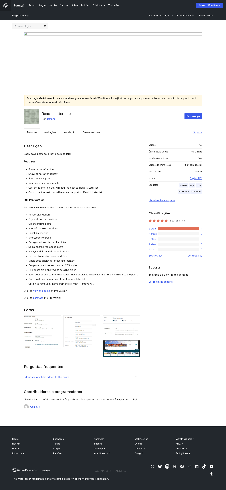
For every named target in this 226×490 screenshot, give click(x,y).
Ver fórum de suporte (161, 281)
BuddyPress (183, 453)
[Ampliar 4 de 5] (135, 330)
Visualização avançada (162, 200)
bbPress (181, 448)
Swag (139, 453)
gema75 (51, 118)
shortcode (196, 191)
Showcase (58, 439)
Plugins (56, 448)
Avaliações (50, 132)
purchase (38, 297)
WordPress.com (185, 439)
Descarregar (193, 116)
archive (183, 185)
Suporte (197, 132)
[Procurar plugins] (45, 26)
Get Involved (141, 439)
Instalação (69, 132)
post (199, 185)
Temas (56, 443)
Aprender (99, 439)
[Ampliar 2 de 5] (96, 319)
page (192, 185)
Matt (179, 443)
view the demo (41, 290)
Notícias (16, 443)
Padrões (57, 453)
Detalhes (32, 132)
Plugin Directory (20, 15)
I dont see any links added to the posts (46, 377)
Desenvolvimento (92, 132)
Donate (140, 448)
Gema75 (35, 406)
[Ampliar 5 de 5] (135, 344)
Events (138, 443)
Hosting (16, 448)
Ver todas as (195, 255)
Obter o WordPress (209, 5)
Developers (100, 448)
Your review (155, 255)
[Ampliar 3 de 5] (135, 319)
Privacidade (18, 453)
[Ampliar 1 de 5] (56, 319)
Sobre (15, 439)
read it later (183, 191)
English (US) (196, 178)
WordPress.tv (102, 453)
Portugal (46, 470)
